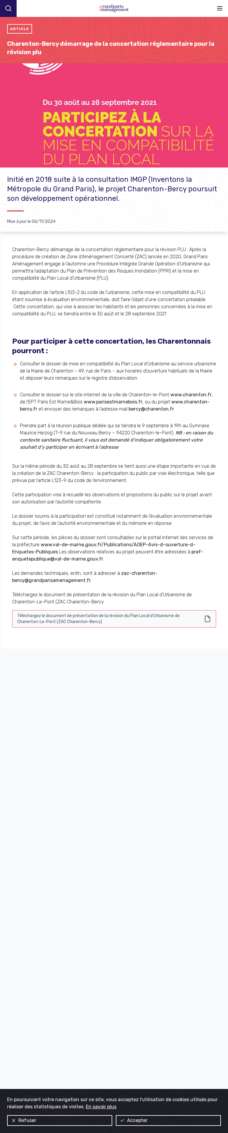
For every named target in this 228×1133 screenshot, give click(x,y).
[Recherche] (8, 8)
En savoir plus (101, 1106)
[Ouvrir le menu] (219, 8)
